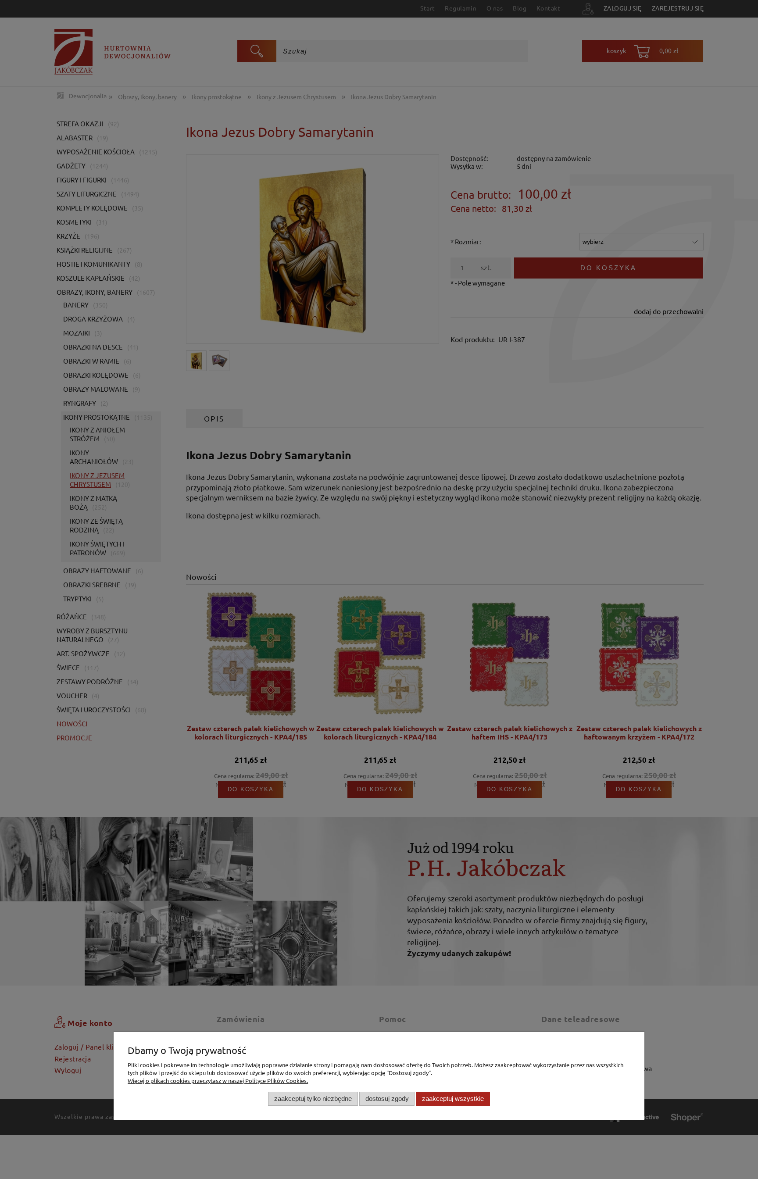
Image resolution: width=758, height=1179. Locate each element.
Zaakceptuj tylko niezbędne (313, 1098)
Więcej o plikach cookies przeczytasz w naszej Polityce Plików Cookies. (218, 1080)
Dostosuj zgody (387, 1098)
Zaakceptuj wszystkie (453, 1098)
